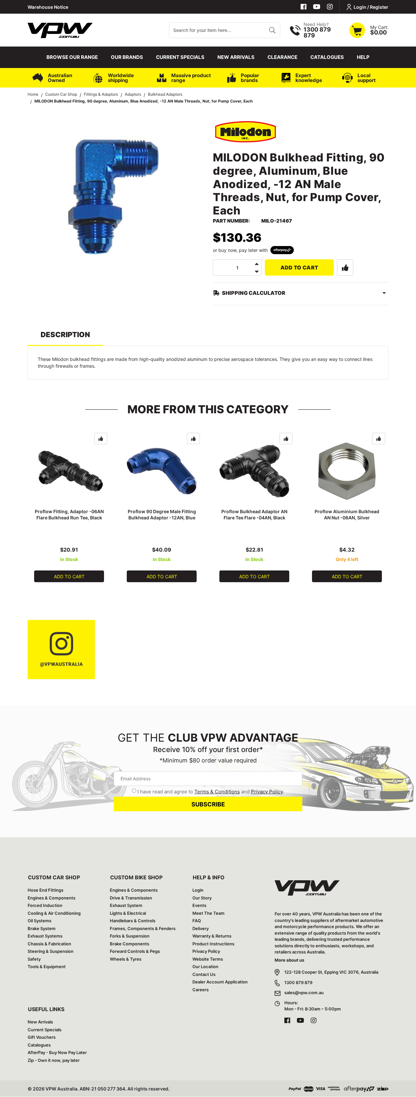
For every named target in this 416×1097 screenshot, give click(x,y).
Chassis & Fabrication (49, 943)
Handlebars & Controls (132, 920)
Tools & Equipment (47, 966)
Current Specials (180, 57)
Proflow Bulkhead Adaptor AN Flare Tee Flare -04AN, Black (254, 514)
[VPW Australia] (60, 29)
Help (363, 57)
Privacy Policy (267, 791)
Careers (200, 989)
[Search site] (272, 30)
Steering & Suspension (50, 951)
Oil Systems (39, 920)
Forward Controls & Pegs (135, 951)
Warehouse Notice (48, 7)
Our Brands (127, 57)
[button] (345, 267)
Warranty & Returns (211, 936)
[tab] (65, 337)
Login (197, 890)
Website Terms (207, 959)
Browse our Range (72, 57)
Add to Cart (299, 267)
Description (65, 334)
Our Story (202, 897)
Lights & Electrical (128, 913)
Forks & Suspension (130, 936)
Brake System (42, 928)
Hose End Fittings (45, 890)
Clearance (282, 57)
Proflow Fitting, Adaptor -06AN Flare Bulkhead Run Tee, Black (69, 514)
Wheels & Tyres (125, 959)
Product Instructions (213, 943)
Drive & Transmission (131, 897)
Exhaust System (126, 905)
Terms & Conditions (217, 791)
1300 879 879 (298, 982)
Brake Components (129, 943)
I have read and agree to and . (210, 791)
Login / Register (371, 7)
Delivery (200, 928)
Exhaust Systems (45, 936)
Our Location (205, 966)
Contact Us (203, 974)
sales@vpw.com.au (304, 992)
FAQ (196, 920)
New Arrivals (235, 57)
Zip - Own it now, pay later (54, 1060)
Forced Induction (45, 905)
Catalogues (327, 57)
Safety (34, 959)
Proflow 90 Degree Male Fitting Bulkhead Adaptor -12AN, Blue (162, 514)
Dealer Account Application (220, 981)
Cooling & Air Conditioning (54, 913)
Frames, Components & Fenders (143, 928)
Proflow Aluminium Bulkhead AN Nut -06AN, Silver (347, 514)
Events (199, 905)
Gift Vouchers (42, 1037)
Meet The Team (208, 913)
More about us (289, 960)
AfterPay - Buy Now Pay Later (57, 1052)
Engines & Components (51, 897)
